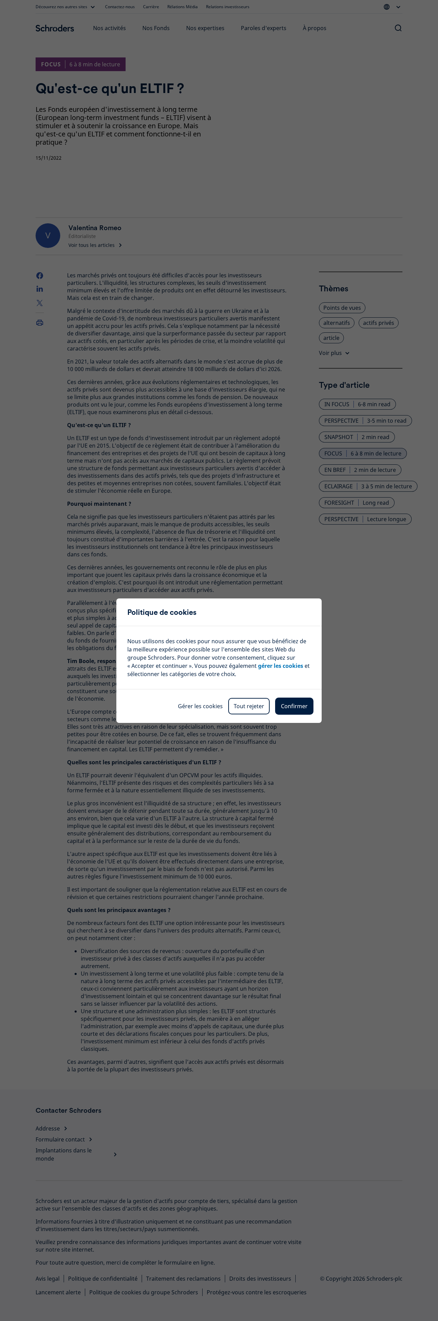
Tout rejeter (249, 706)
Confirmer (294, 706)
